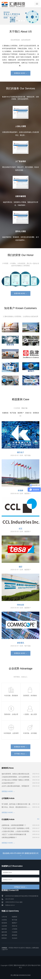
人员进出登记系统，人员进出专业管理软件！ (17, 831)
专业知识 (14, 938)
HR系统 (11, 948)
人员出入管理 (20, 126)
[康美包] (30, 327)
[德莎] (20, 549)
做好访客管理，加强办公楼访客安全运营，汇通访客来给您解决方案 (17, 774)
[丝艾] (20, 511)
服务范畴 (4, 935)
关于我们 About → (20, 754)
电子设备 (13, 413)
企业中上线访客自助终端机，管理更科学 (15, 786)
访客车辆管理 (20, 196)
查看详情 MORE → (20, 293)
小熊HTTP (5, 949)
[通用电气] (30, 367)
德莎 (20, 567)
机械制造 (5, 413)
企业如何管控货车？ (8, 783)
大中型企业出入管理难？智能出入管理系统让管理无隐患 (17, 780)
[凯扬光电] (10, 341)
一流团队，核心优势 (30, 714)
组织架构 (4, 923)
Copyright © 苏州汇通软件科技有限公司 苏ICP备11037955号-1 (20, 966)
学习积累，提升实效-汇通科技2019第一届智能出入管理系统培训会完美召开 (17, 804)
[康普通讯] (30, 380)
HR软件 (15, 948)
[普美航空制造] (10, 327)
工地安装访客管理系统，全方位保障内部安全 (17, 777)
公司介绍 (4, 917)
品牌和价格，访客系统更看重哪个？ (14, 825)
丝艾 (20, 529)
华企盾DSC (21, 948)
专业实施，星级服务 (11, 695)
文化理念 (4, 920)
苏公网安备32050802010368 (21, 975)
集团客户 (21, 413)
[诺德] (10, 367)
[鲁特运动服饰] (10, 380)
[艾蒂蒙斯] (10, 354)
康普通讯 (20, 643)
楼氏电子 (20, 452)
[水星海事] (30, 341)
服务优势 (4, 932)
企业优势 (4, 926)
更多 (38, 819)
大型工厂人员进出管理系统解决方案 (14, 834)
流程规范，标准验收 (30, 695)
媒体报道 (14, 935)
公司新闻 (14, 929)
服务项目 (4, 929)
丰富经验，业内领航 (30, 733)
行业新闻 (14, 932)
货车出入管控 (20, 231)
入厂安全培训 (20, 161)
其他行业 (28, 413)
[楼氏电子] (20, 434)
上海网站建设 (35, 948)
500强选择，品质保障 (11, 733)
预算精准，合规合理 (11, 714)
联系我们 (4, 938)
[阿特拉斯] (20, 587)
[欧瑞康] (20, 473)
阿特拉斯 (20, 605)
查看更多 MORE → (20, 73)
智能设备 (28, 948)
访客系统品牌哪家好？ (9, 837)
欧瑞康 (20, 490)
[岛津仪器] (30, 354)
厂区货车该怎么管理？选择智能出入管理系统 (17, 828)
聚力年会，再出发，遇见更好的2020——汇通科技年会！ (17, 807)
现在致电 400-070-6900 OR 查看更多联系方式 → (20, 854)
